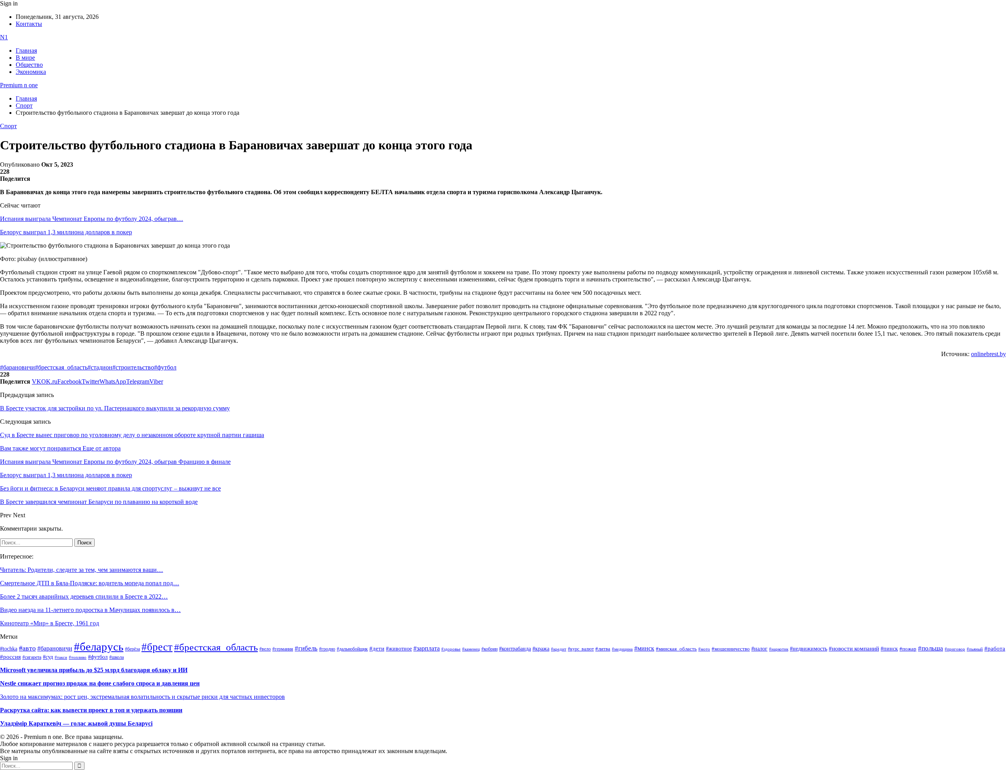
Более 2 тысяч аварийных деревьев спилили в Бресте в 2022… (84, 596)
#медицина (622, 649)
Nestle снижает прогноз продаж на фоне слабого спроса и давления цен (100, 683)
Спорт (8, 126)
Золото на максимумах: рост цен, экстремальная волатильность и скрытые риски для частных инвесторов (142, 696)
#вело (265, 649)
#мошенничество (731, 649)
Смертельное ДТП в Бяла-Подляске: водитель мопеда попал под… (89, 583)
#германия (282, 649)
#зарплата (426, 648)
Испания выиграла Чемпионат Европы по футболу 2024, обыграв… (91, 218)
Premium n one (19, 85)
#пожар (908, 649)
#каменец (471, 649)
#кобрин (489, 649)
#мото (704, 649)
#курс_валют (581, 649)
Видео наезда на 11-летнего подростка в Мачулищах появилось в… (90, 609)
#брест (157, 647)
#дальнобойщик (352, 649)
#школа (116, 657)
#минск (644, 648)
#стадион (100, 367)
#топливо (77, 657)
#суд (48, 657)
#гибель (306, 648)
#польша (930, 648)
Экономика (31, 71)
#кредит (558, 649)
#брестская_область (61, 367)
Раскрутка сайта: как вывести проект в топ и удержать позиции (91, 710)
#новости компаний (854, 648)
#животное (399, 648)
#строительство (133, 367)
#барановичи (17, 367)
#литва (602, 649)
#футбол (165, 367)
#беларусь (98, 646)
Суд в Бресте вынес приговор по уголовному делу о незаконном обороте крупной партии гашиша (132, 435)
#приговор (955, 649)
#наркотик (778, 649)
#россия (10, 657)
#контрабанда (515, 649)
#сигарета (31, 657)
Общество (29, 64)
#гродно (327, 649)
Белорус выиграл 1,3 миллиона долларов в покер (66, 232)
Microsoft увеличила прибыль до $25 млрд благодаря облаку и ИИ (93, 670)
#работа (994, 648)
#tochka (8, 648)
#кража (540, 649)
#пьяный (975, 649)
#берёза (132, 649)
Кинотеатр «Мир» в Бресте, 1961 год (49, 623)
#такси (61, 657)
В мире (25, 57)
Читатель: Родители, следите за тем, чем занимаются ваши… (81, 569)
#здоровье (451, 649)
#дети (376, 648)
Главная (26, 50)
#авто (27, 648)
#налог (759, 648)
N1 (4, 37)
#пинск (889, 649)
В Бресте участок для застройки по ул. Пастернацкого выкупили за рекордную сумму (115, 408)
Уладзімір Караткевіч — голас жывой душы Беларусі (76, 723)
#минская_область (676, 649)
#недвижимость (808, 649)
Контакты (29, 23)
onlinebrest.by (988, 354)
